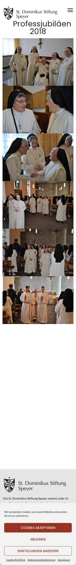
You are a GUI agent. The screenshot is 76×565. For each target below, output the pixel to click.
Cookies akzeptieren (38, 528)
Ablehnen (38, 539)
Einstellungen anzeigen (38, 551)
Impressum (63, 559)
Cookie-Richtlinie (15, 559)
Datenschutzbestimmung (41, 559)
